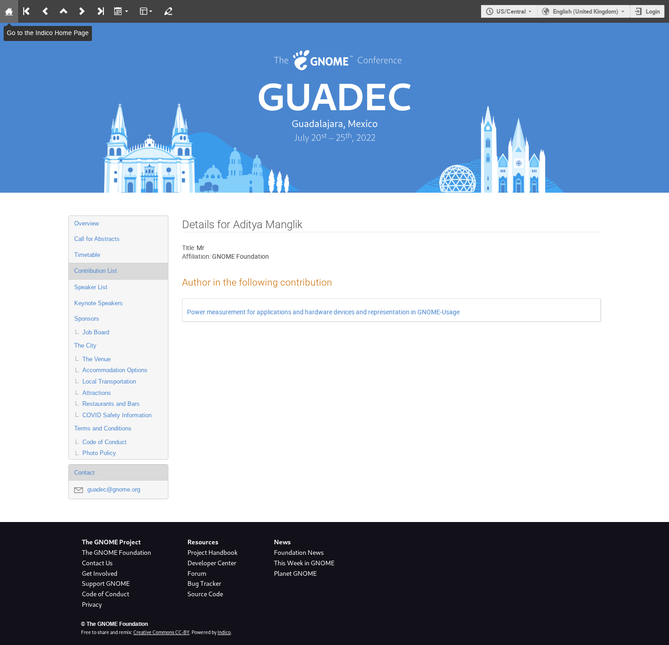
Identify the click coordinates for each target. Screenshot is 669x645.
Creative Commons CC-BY (161, 632)
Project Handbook (213, 552)
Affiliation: (196, 256)
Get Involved (99, 573)
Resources (203, 542)
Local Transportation (109, 381)
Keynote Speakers (98, 303)
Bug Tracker (204, 583)
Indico (224, 632)
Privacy (92, 604)
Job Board (95, 332)
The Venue (96, 359)
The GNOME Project (111, 542)
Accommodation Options (114, 370)
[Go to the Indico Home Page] (9, 11)
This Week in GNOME (304, 563)
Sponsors (86, 318)
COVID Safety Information (117, 415)
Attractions (96, 392)
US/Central (511, 11)
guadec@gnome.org (113, 489)
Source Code (205, 594)
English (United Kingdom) (585, 11)
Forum (197, 573)
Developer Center (212, 563)
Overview (86, 223)
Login (653, 11)
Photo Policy (99, 453)
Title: (188, 247)
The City (85, 345)
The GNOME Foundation (116, 552)
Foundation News (299, 552)
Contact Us (97, 563)
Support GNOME (106, 583)
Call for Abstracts (97, 238)
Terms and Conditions (103, 428)
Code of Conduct (104, 442)
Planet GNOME (295, 573)
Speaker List (90, 287)
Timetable (87, 254)
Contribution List (95, 270)
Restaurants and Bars (111, 403)
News (282, 542)
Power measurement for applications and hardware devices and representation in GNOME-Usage (323, 311)
